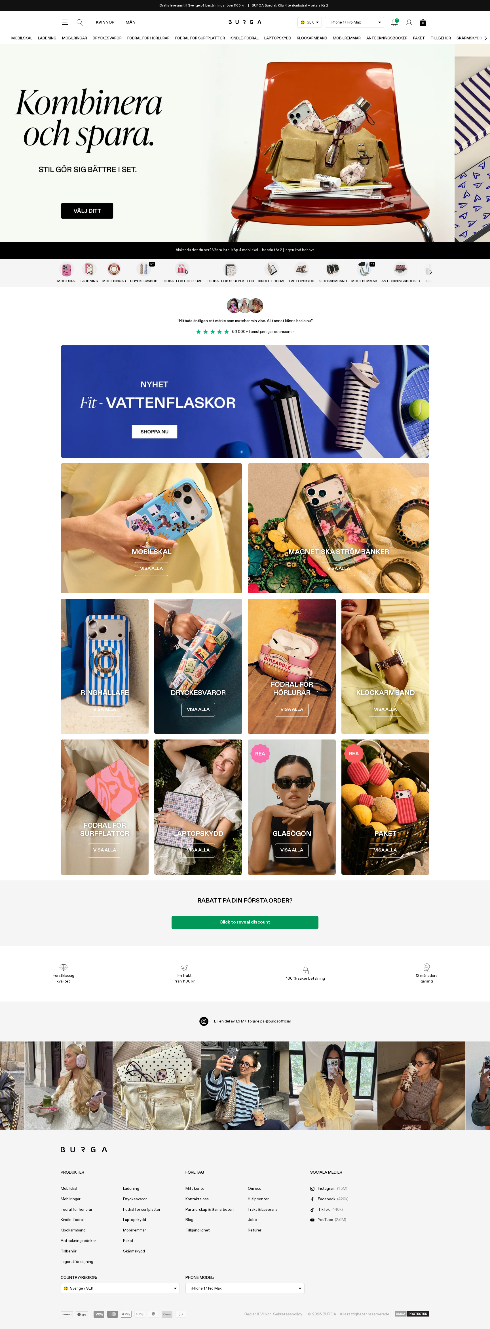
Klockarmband (312, 38)
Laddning (47, 38)
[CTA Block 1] (245, 401)
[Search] (80, 22)
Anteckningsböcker (386, 38)
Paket (419, 38)
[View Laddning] (89, 269)
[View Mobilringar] (114, 269)
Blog (189, 1220)
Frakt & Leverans (263, 1210)
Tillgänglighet (197, 1230)
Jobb (252, 1220)
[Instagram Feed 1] (245, 1085)
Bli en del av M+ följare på (252, 1021)
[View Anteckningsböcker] (400, 269)
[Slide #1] (254, 230)
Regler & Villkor (257, 1314)
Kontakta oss (197, 1199)
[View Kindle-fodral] (271, 269)
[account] (409, 22)
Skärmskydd (134, 1251)
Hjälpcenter (258, 1199)
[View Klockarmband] (333, 269)
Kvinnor (105, 22)
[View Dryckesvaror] (143, 269)
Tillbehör (441, 38)
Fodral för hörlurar (148, 38)
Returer (254, 1230)
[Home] (245, 22)
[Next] (480, 38)
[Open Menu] (65, 22)
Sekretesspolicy (287, 1314)
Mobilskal (21, 38)
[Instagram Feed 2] (333, 1085)
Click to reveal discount (244, 922)
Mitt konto (194, 1189)
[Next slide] (425, 272)
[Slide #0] (235, 230)
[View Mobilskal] (66, 269)
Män (131, 22)
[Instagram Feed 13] (69, 1085)
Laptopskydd (277, 38)
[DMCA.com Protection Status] (412, 1314)
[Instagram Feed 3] (421, 1085)
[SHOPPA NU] (245, 143)
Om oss (254, 1189)
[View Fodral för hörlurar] (182, 269)
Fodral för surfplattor (200, 38)
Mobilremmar (347, 38)
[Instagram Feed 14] (157, 1085)
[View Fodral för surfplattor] (230, 269)
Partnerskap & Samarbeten (209, 1210)
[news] (394, 22)
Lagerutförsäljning (77, 1262)
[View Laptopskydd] (301, 269)
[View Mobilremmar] (364, 269)
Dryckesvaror (107, 38)
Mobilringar (74, 38)
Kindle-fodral (245, 38)
